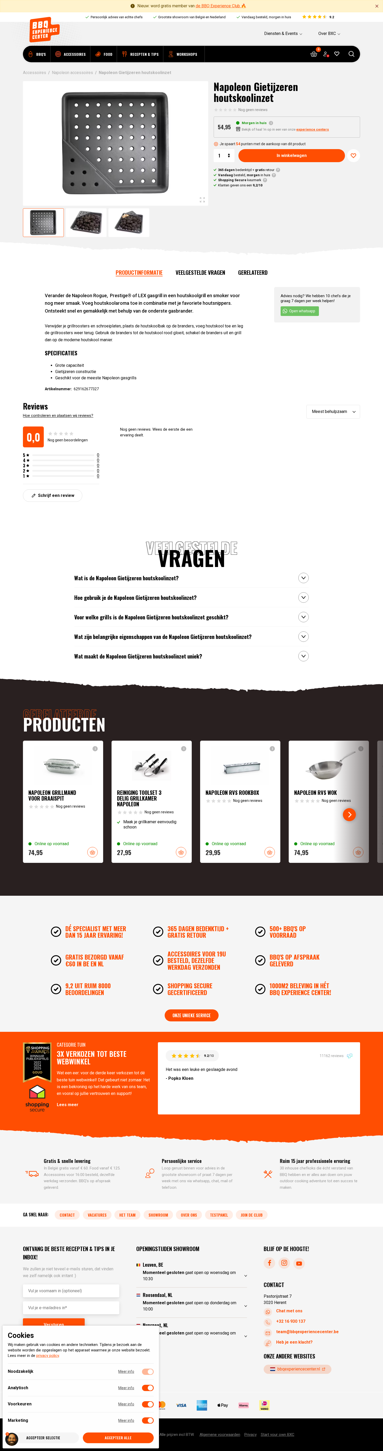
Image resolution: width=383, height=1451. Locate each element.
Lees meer (67, 1104)
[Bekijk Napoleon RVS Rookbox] (240, 802)
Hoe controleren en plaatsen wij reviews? (58, 415)
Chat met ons (289, 1310)
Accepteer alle (118, 1438)
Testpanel (219, 1215)
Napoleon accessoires (72, 72)
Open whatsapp (302, 311)
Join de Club (252, 1215)
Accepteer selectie (43, 1438)
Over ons (189, 1215)
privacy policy (47, 1356)
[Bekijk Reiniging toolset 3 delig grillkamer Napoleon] (151, 802)
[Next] (349, 814)
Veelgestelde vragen (200, 272)
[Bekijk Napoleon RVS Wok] (329, 802)
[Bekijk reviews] (318, 17)
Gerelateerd (253, 272)
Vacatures (97, 1215)
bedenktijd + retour (246, 170)
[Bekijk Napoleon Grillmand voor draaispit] (63, 802)
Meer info (126, 1372)
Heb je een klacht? (294, 1342)
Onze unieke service (191, 1015)
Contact (67, 1215)
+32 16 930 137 (290, 1321)
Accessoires (34, 72)
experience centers (312, 129)
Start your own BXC (277, 1434)
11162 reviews (332, 1056)
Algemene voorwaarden (220, 1434)
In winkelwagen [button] (92, 852)
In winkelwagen (292, 155)
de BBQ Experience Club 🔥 (221, 5)
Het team (127, 1215)
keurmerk (239, 180)
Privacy (250, 1434)
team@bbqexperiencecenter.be (307, 1331)
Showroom (158, 1215)
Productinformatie (139, 272)
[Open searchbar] (351, 54)
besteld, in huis (244, 175)
